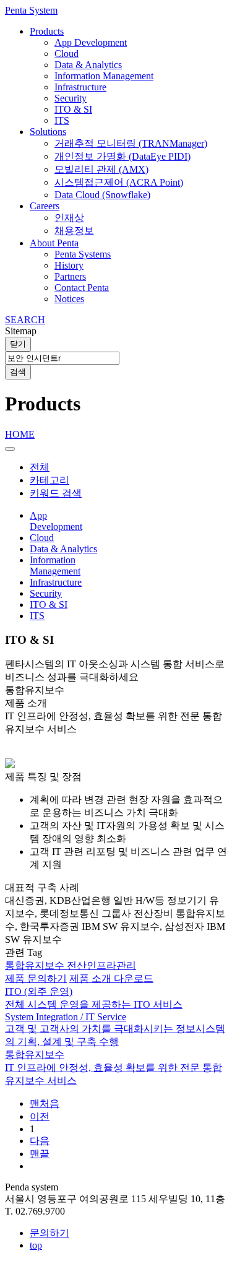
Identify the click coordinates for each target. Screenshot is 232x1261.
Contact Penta (81, 287)
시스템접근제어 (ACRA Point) (118, 182)
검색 (18, 371)
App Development (90, 42)
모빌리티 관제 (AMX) (101, 169)
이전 (39, 1116)
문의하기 (49, 1233)
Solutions (48, 131)
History (69, 265)
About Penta (54, 243)
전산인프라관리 (101, 965)
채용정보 (74, 230)
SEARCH (25, 319)
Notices (69, 298)
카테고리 (49, 480)
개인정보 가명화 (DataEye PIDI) (122, 156)
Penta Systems (82, 254)
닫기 (18, 344)
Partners (70, 276)
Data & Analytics (88, 64)
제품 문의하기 (36, 978)
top (36, 1245)
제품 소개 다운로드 (111, 978)
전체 (39, 467)
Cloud (66, 53)
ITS (61, 120)
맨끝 (39, 1153)
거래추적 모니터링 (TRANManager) (130, 143)
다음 (39, 1140)
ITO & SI (73, 109)
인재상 (69, 217)
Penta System (31, 10)
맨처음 (44, 1103)
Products (47, 31)
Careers (44, 206)
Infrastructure (80, 87)
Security (70, 98)
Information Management (103, 76)
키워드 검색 (56, 493)
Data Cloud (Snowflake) (102, 194)
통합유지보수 (36, 965)
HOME (20, 434)
